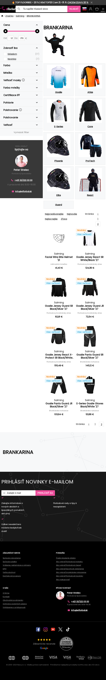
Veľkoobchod (9, 572)
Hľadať (74, 9)
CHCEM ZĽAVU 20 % (77, 2)
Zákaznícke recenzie (44, 643)
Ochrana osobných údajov (15, 603)
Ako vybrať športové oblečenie (70, 568)
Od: (5, 38)
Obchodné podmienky (13, 600)
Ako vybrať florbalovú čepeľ (68, 565)
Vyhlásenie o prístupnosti (14, 607)
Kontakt (6, 596)
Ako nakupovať (63, 579)
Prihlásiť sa (45, 493)
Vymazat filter (21, 132)
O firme (6, 593)
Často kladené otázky (66, 558)
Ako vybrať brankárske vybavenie (71, 572)
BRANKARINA (33, 16)
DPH (4, 568)
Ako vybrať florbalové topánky (69, 576)
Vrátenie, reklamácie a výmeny (17, 565)
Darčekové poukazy (12, 576)
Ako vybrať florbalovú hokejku (69, 561)
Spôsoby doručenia (12, 558)
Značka (9, 16)
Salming (20, 16)
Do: (16, 38)
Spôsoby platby (10, 561)
